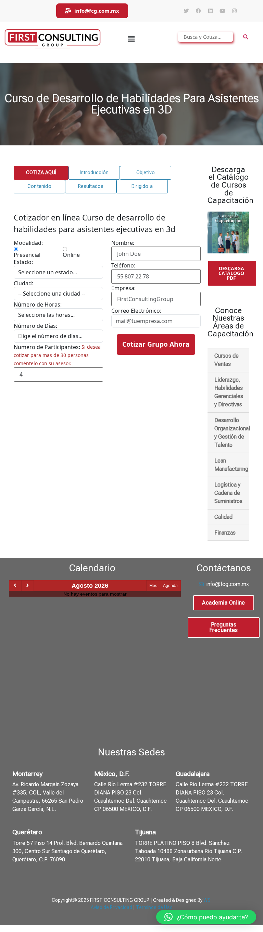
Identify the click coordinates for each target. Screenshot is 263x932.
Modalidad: (28, 243)
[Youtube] (222, 11)
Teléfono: (123, 265)
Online (71, 254)
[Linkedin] (210, 11)
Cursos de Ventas (226, 360)
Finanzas (225, 532)
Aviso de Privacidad (111, 907)
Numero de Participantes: (47, 347)
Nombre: (122, 243)
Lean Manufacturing (231, 464)
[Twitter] (186, 11)
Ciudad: (23, 283)
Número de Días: (35, 325)
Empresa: (123, 288)
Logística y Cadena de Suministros (228, 492)
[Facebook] (198, 11)
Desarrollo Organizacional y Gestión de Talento (231, 432)
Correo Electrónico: (136, 310)
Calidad (223, 517)
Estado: (23, 262)
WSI (207, 900)
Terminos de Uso (154, 907)
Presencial (27, 254)
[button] (131, 38)
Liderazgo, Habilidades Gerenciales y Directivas (228, 392)
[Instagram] (234, 11)
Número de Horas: (38, 304)
